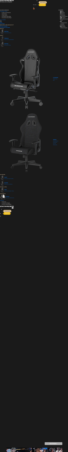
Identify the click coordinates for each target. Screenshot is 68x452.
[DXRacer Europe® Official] (7, 0)
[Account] (1, 209)
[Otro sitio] (33, 9)
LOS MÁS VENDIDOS (4, 10)
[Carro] (7, 216)
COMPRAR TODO (3, 11)
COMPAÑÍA (60, 10)
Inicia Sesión (43, 2)
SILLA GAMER (3, 19)
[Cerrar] (0, 213)
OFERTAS (2, 200)
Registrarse (42, 4)
